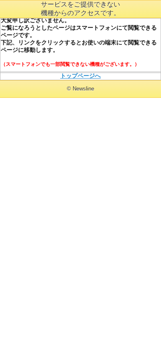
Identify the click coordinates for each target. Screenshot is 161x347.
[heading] (80, 88)
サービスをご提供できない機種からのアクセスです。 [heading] (80, 8)
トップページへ (80, 75)
